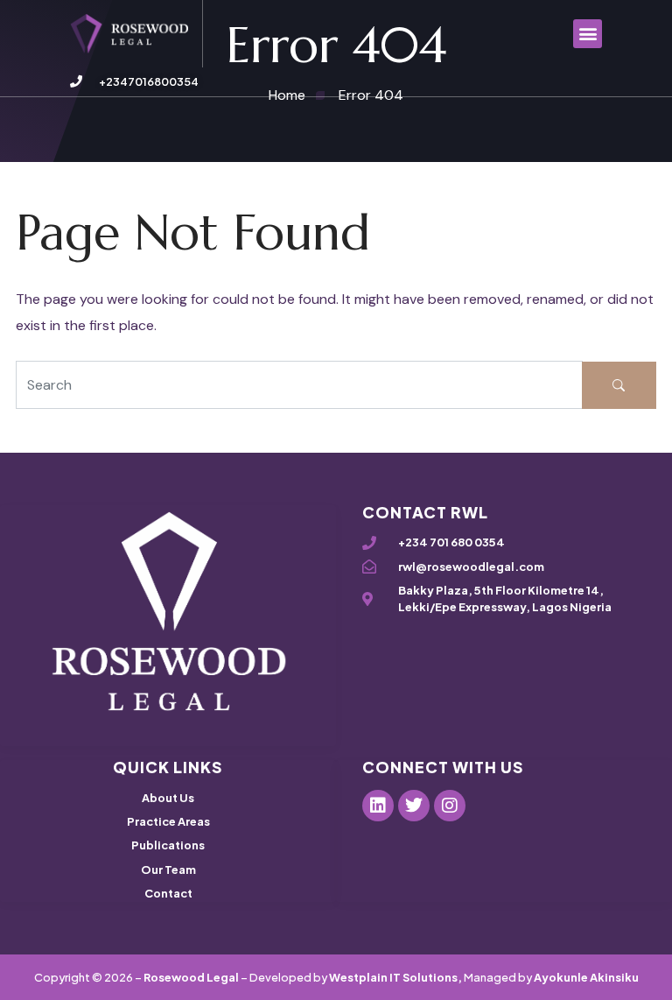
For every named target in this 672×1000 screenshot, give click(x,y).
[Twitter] (414, 805)
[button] (587, 33)
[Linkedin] (378, 805)
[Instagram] (450, 805)
